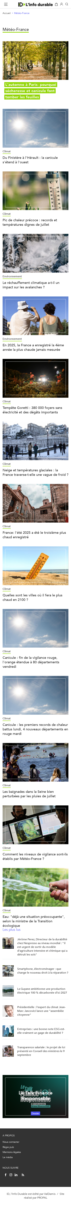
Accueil (7, 13)
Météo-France (21, 13)
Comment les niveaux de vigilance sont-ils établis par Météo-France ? (35, 856)
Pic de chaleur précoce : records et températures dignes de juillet (30, 222)
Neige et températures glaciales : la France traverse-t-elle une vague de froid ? (35, 472)
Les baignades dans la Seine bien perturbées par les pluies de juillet (29, 794)
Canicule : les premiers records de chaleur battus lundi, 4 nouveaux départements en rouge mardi (35, 729)
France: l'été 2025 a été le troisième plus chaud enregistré (34, 534)
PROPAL (42, 1197)
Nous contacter (11, 1142)
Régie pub (8, 1147)
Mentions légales (12, 1152)
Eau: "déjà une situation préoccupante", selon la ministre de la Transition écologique (34, 921)
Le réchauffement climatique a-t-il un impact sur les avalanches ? (31, 285)
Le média (8, 1157)
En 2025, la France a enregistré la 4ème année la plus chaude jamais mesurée (33, 347)
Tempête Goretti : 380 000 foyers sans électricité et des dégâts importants (32, 410)
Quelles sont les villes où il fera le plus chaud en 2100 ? (32, 597)
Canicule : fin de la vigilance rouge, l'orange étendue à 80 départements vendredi (31, 662)
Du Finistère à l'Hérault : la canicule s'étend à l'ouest (30, 160)
